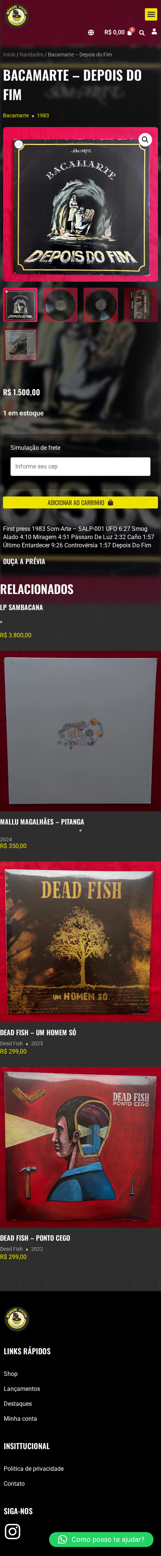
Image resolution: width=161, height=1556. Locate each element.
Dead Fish (11, 1043)
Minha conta (20, 1418)
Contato (14, 1483)
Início (9, 55)
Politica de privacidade (34, 1468)
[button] (151, 14)
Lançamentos (22, 1388)
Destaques (18, 1403)
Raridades (31, 55)
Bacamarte (16, 115)
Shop (11, 1373)
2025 (37, 1043)
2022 (37, 1249)
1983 (43, 115)
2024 (6, 839)
